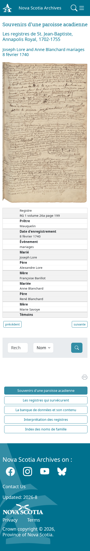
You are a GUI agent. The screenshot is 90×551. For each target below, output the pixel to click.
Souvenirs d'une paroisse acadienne (46, 390)
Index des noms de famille (46, 429)
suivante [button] (80, 324)
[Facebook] (10, 471)
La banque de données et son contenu (45, 410)
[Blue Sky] (62, 471)
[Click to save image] (45, 132)
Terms (33, 520)
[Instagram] (27, 471)
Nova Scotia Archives (40, 8)
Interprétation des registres (46, 419)
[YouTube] (45, 471)
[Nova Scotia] (23, 510)
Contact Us (14, 486)
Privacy (10, 520)
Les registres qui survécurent (46, 400)
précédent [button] (12, 324)
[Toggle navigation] (77, 8)
